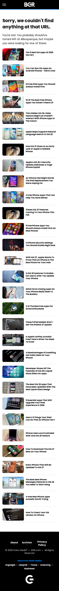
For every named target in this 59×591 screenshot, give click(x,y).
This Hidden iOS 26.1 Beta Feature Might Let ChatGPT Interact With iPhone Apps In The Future (40, 117)
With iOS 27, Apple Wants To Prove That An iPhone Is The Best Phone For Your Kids (40, 260)
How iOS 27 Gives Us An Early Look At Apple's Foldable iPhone (40, 149)
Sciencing (45, 565)
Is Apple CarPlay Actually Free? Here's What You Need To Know (40, 339)
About (14, 542)
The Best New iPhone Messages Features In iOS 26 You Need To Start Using (40, 482)
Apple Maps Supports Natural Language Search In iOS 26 (41, 133)
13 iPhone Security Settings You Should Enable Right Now (40, 244)
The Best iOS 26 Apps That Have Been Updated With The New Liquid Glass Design (40, 387)
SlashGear (29, 568)
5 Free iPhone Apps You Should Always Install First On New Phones (41, 228)
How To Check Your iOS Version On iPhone (37, 513)
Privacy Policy (42, 543)
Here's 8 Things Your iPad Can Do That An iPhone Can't (40, 418)
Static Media (19, 550)
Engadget (10, 565)
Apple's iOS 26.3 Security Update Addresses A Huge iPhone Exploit (39, 165)
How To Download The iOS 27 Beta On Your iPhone (40, 450)
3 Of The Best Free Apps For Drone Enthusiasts (39, 307)
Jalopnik (22, 565)
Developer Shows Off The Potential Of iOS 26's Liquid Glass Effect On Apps (39, 371)
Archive (27, 542)
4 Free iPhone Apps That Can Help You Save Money (40, 196)
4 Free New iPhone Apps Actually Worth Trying (38, 498)
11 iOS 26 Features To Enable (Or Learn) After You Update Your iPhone (40, 276)
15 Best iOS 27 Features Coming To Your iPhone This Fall (40, 212)
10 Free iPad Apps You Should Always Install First (40, 85)
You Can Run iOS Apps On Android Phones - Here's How (40, 69)
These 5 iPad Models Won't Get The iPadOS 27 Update (39, 323)
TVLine (34, 565)
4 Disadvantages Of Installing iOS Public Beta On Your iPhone (41, 355)
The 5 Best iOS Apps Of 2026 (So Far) (39, 53)
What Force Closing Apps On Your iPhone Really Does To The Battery (40, 292)
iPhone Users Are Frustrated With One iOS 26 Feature (40, 434)
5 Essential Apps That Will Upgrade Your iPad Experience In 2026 (39, 403)
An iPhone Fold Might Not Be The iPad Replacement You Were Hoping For (40, 180)
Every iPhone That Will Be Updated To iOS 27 (38, 466)
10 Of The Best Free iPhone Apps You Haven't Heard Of (39, 101)
